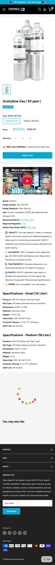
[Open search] (39, 9)
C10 (24, 223)
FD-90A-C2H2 (27, 220)
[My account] (44, 9)
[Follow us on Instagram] (9, 533)
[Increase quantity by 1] (30, 138)
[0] (50, 9)
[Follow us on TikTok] (20, 533)
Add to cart (27, 155)
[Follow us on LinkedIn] (25, 533)
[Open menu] (4, 9)
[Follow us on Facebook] (4, 533)
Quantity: (7, 138)
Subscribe (11, 511)
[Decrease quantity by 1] (16, 138)
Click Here (31, 227)
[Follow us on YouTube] (15, 533)
